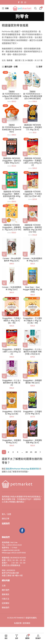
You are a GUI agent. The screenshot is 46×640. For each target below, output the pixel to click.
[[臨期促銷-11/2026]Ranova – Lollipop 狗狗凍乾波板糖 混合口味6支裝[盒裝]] (32, 80)
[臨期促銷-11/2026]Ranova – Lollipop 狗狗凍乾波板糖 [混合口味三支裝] (11, 95)
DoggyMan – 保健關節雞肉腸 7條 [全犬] (32, 381)
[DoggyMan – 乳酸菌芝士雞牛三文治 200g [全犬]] (11, 337)
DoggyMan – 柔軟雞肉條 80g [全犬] (11, 441)
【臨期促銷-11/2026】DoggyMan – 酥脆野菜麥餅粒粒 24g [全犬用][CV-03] (32, 228)
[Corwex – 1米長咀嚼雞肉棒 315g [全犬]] (32, 247)
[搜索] (35, 8)
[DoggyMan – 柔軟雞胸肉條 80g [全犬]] (32, 428)
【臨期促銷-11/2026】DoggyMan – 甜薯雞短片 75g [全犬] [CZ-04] (11, 227)
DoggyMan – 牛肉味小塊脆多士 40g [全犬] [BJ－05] (11, 320)
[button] (4, 87)
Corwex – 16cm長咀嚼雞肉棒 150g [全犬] (12, 259)
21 (31, 452)
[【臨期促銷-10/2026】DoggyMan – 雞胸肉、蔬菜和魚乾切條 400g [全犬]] (11, 180)
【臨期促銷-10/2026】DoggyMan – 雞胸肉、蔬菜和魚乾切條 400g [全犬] (11, 195)
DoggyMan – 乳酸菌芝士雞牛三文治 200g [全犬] (11, 351)
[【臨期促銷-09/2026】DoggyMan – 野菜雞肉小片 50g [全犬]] (32, 113)
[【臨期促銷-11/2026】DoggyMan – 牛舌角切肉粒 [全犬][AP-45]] (32, 180)
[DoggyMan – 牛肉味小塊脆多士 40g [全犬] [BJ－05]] (11, 306)
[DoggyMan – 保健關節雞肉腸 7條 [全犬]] (32, 368)
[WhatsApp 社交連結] (25, 2)
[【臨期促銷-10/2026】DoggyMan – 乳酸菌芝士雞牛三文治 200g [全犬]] (32, 146)
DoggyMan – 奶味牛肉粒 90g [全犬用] (11, 412)
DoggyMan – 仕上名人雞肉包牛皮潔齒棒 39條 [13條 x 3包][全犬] (32, 351)
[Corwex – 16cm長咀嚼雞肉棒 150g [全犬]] (11, 247)
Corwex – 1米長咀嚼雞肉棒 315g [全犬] (32, 259)
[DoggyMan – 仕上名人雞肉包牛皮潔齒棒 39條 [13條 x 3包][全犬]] (32, 337)
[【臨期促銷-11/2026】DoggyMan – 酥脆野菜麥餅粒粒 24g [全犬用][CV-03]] (32, 213)
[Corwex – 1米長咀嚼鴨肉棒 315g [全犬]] (11, 275)
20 (27, 452)
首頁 (4, 60)
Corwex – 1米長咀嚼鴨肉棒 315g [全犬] (11, 288)
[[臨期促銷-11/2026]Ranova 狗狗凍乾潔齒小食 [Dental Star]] (11, 113)
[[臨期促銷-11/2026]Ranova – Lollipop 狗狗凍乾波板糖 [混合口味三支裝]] (11, 80)
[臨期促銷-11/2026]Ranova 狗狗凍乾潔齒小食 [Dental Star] (11, 128)
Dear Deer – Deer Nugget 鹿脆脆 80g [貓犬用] (32, 289)
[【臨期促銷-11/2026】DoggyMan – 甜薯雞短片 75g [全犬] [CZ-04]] (11, 213)
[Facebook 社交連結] (18, 2)
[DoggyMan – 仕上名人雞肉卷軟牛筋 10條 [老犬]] (11, 368)
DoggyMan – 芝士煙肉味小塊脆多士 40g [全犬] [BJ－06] (32, 320)
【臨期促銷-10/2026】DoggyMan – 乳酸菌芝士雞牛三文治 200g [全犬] (32, 161)
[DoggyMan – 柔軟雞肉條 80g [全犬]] (11, 428)
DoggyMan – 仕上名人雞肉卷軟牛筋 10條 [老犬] (11, 382)
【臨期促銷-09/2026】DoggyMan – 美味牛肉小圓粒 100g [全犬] (11, 160)
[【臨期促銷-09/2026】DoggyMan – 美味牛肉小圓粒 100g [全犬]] (11, 146)
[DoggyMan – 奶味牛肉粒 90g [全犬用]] (11, 400)
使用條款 (26, 623)
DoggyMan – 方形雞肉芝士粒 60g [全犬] (32, 412)
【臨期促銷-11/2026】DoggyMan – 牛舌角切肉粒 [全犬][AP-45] (32, 194)
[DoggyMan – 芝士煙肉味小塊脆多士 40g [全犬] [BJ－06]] (32, 306)
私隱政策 (17, 623)
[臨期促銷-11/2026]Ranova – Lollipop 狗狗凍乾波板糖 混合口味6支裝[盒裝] (32, 95)
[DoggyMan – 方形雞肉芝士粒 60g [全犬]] (32, 400)
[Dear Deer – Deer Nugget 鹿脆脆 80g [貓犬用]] (32, 275)
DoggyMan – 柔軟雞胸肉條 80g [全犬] (32, 441)
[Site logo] (22, 8)
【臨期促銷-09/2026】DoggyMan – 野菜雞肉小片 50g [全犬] (32, 127)
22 (36, 452)
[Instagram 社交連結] (22, 2)
